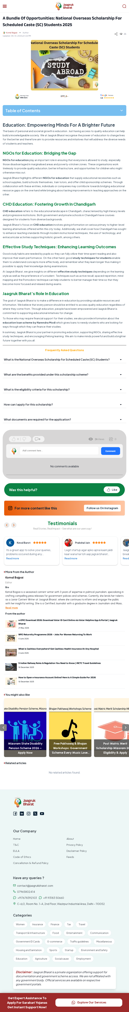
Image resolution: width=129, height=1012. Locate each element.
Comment (110, 451)
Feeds (70, 857)
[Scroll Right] (125, 727)
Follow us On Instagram (102, 508)
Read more (12, 558)
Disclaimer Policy (77, 851)
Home (16, 838)
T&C (16, 844)
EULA (16, 851)
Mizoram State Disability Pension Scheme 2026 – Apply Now (25, 748)
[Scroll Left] (3, 727)
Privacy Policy (75, 844)
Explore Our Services (91, 1002)
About (70, 838)
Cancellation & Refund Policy (30, 863)
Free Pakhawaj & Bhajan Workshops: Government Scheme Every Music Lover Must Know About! (70, 748)
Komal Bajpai (11, 32)
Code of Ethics (22, 857)
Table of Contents (22, 110)
